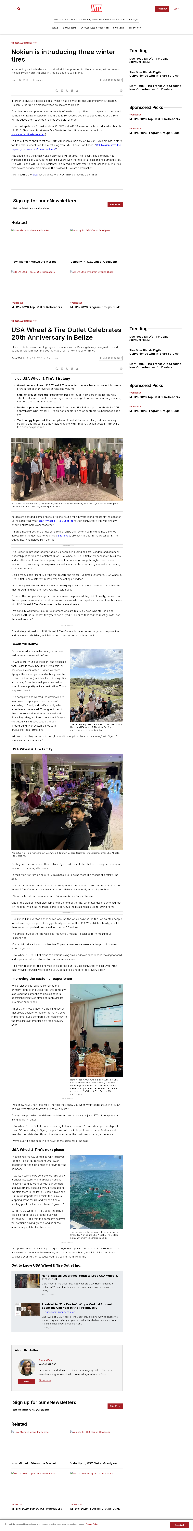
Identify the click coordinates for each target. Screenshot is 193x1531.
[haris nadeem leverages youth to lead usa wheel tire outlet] (27, 1281)
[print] (121, 90)
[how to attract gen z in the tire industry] (27, 1309)
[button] (13, 9)
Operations (135, 28)
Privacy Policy (92, 1524)
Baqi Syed (64, 535)
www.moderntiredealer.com (28, 134)
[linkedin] (61, 90)
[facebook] (56, 90)
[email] (77, 90)
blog (35, 174)
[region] (96, 1525)
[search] (19, 9)
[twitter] (67, 90)
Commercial (69, 28)
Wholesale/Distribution (95, 28)
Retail (54, 28)
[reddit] (72, 90)
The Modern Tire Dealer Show (60, 1312)
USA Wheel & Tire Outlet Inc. (56, 520)
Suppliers (118, 28)
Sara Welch (17, 358)
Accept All (179, 1525)
